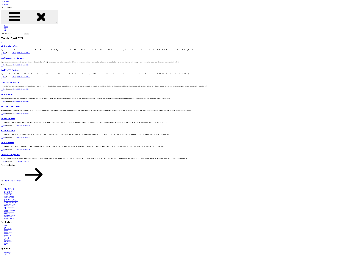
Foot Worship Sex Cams (11, 201)
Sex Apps (7, 237)
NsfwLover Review (9, 210)
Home (6, 26)
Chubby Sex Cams (9, 204)
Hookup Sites (8, 235)
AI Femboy (7, 209)
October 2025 (8, 252)
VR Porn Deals (7, 142)
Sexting (6, 243)
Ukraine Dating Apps (10, 154)
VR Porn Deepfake (9, 46)
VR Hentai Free (8, 118)
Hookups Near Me (9, 218)
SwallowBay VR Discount (12, 58)
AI (5, 30)
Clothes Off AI (8, 194)
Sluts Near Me (8, 216)
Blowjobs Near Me (9, 215)
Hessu (4, 53)
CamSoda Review (9, 197)
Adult (5, 225)
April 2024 (7, 254)
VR (5, 29)
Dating (6, 27)
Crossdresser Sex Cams (10, 202)
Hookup (6, 233)
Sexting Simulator (9, 196)
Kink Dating (7, 213)
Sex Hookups (8, 241)
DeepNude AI (8, 193)
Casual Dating (8, 229)
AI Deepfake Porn (9, 188)
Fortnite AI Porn (8, 191)
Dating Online (8, 232)
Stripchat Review (9, 205)
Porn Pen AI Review (10, 82)
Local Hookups (5, 4)
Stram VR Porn (8, 130)
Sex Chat (6, 238)
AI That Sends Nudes (10, 106)
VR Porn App (7, 94)
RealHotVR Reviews (10, 70)
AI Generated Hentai (10, 207)
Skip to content (5, 1)
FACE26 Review (9, 212)
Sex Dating (7, 240)
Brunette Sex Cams (9, 199)
